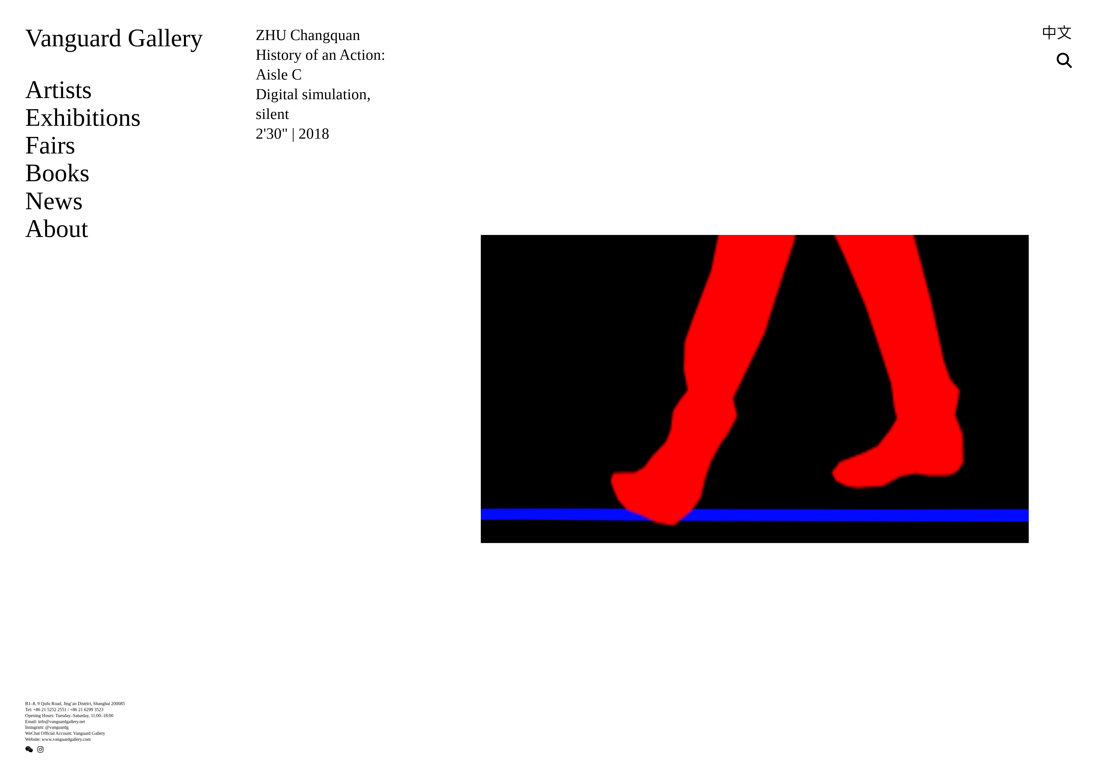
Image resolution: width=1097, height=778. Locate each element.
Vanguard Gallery (114, 38)
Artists (58, 89)
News (54, 201)
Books (57, 173)
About (56, 228)
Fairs (50, 145)
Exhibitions (83, 117)
